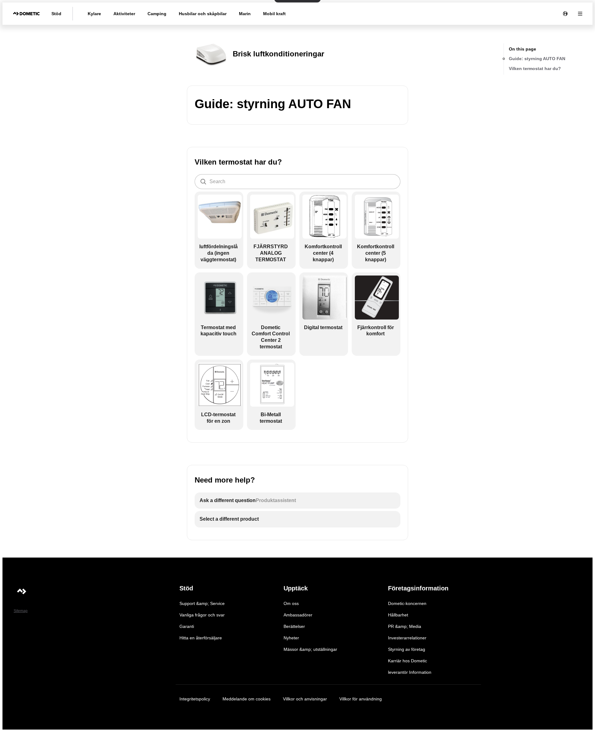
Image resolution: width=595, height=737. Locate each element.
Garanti (186, 626)
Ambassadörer (298, 614)
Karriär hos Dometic (407, 660)
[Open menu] (580, 13)
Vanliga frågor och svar (202, 614)
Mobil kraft (274, 13)
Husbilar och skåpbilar (203, 13)
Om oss (291, 603)
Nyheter (291, 637)
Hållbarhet (398, 614)
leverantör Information (409, 672)
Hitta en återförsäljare (200, 637)
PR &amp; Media (404, 626)
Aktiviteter (124, 13)
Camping (157, 13)
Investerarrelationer (407, 637)
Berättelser (294, 626)
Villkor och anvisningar (305, 698)
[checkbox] (219, 230)
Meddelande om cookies (247, 698)
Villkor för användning (360, 698)
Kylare (94, 13)
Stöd (56, 13)
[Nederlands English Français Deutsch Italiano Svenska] (565, 13)
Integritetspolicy (194, 698)
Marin (245, 13)
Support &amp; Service (202, 603)
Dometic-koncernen (407, 603)
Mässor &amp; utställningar (310, 649)
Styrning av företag (406, 649)
